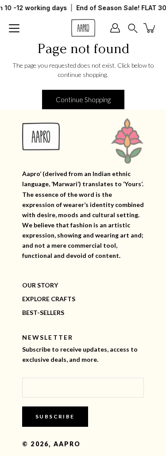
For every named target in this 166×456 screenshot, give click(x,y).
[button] (133, 28)
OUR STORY (40, 285)
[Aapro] (83, 28)
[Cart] (150, 28)
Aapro (67, 444)
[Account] (117, 28)
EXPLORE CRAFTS (48, 299)
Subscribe (55, 416)
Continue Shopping (83, 99)
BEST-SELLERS (43, 312)
